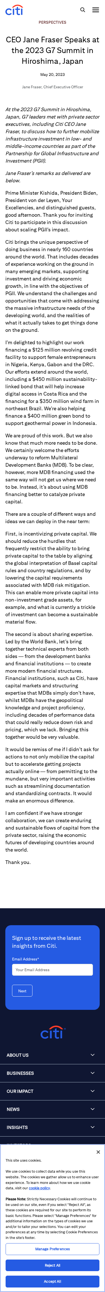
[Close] (98, 1152)
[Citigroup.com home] (52, 1032)
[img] (82, 10)
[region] (52, 1218)
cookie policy (39, 1188)
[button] (52, 1055)
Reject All (52, 1265)
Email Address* (25, 959)
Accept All (52, 1281)
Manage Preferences (52, 1249)
